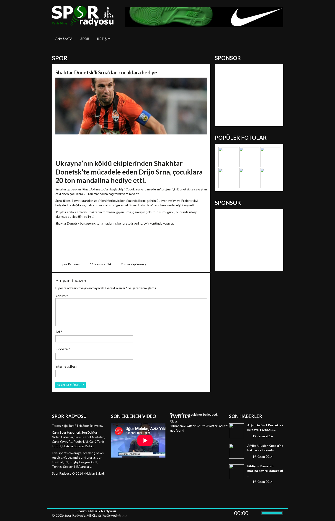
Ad (58, 331)
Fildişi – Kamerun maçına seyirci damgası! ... (265, 470)
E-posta (62, 349)
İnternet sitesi (66, 366)
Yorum (61, 295)
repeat (55, 513)
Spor (84, 38)
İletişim (103, 38)
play (62, 513)
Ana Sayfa (63, 38)
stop (68, 513)
